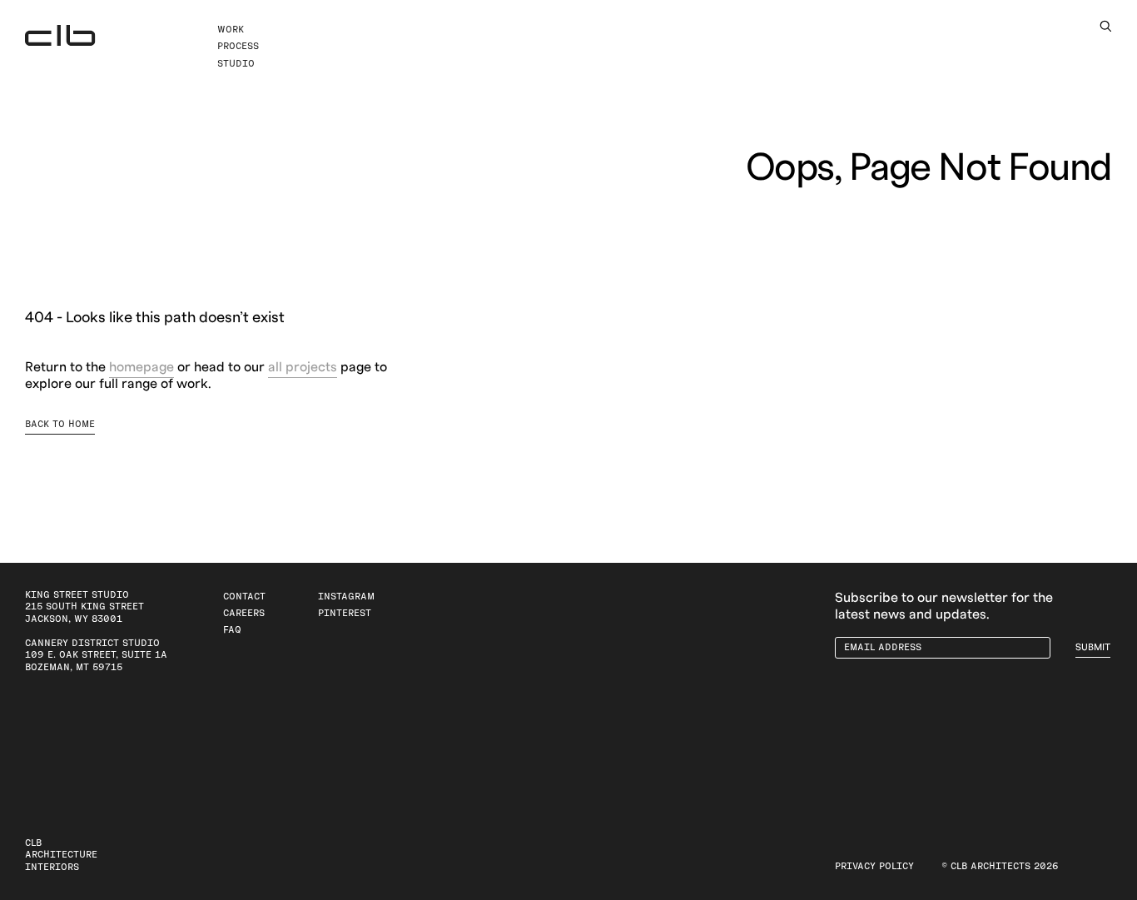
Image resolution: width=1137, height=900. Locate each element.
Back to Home (60, 424)
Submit (1092, 647)
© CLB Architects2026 (1000, 866)
